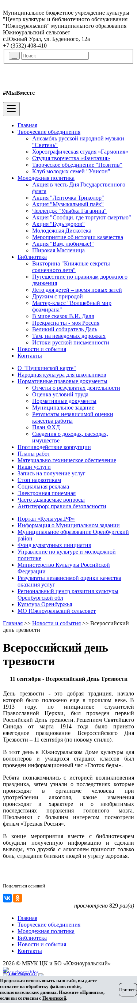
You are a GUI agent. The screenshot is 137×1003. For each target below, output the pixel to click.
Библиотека (32, 257)
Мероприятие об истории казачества (77, 237)
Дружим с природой (57, 296)
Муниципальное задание (63, 407)
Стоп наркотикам (39, 480)
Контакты (30, 355)
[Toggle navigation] (11, 109)
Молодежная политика (46, 178)
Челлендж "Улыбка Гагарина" (69, 211)
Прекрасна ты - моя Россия (65, 323)
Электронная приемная (47, 493)
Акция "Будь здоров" (58, 224)
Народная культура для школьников (62, 375)
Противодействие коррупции (54, 447)
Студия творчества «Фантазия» (71, 158)
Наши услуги (34, 467)
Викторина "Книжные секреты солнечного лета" (71, 266)
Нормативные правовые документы (62, 381)
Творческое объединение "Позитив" (77, 165)
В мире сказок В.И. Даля (63, 316)
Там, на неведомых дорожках (69, 336)
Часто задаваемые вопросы (51, 500)
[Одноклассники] (17, 898)
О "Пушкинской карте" (47, 368)
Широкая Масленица (58, 250)
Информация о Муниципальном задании (69, 525)
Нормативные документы (64, 401)
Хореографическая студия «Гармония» (80, 151)
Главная (27, 125)
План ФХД (46, 427)
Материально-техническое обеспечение (67, 460)
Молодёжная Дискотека (61, 230)
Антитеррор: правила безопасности (62, 506)
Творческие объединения (49, 132)
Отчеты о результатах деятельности (76, 388)
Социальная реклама (43, 486)
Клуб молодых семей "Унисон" (71, 171)
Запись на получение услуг (51, 473)
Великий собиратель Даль (64, 329)
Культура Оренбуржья (45, 604)
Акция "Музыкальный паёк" (68, 204)
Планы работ (34, 453)
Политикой (54, 998)
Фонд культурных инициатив (54, 545)
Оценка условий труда (60, 394)
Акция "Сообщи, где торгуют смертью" (81, 217)
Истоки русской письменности (70, 342)
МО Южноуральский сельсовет (57, 611)
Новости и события (42, 349)
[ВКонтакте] (7, 898)
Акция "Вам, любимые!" (63, 244)
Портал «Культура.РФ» (46, 519)
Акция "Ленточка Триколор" (68, 198)
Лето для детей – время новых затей (77, 290)
